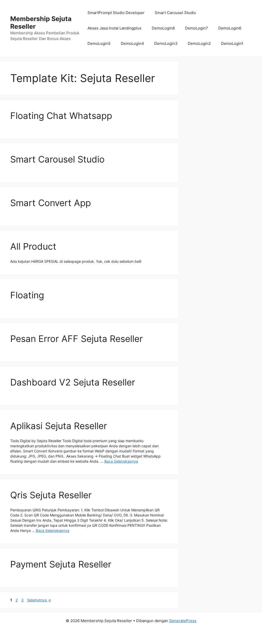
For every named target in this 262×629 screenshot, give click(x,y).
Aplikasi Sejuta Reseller (58, 425)
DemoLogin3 (166, 43)
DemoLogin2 (199, 43)
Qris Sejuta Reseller (51, 495)
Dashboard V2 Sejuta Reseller (72, 382)
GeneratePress (182, 620)
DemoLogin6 (229, 28)
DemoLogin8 (163, 28)
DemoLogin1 (232, 43)
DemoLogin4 (132, 43)
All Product (33, 246)
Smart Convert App (50, 202)
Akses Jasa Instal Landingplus (114, 28)
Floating (27, 295)
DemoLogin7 (196, 28)
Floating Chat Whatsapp (61, 115)
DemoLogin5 (99, 43)
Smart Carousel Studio (175, 12)
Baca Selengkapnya (121, 461)
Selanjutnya (39, 600)
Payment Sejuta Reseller (60, 564)
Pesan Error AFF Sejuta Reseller (76, 338)
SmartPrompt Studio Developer (116, 12)
